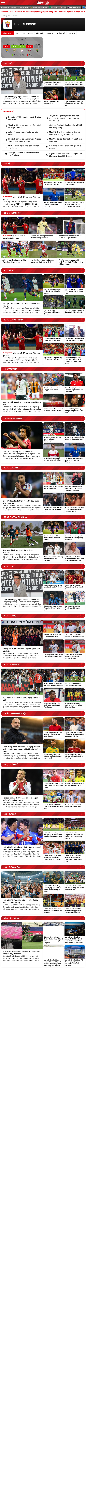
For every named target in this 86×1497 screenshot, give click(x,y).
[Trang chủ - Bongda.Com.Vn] (43, 2)
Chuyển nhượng (23, 7)
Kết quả (13, 7)
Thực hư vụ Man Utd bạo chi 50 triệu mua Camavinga (34, 12)
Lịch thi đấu (5, 7)
